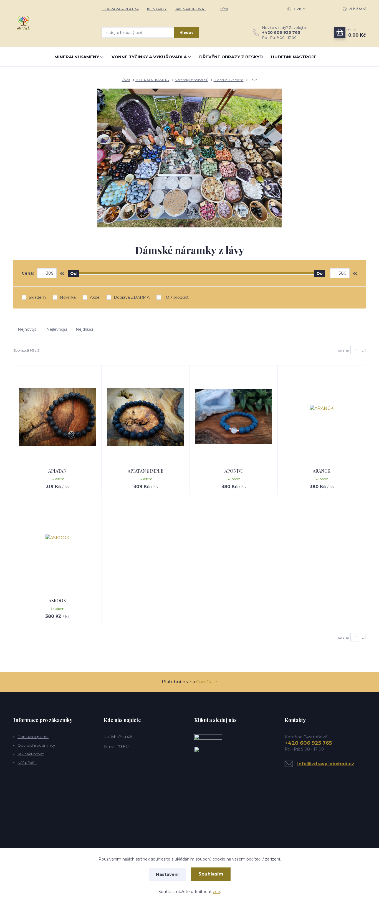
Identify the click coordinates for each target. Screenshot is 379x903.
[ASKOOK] (57, 546)
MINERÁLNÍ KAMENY (76, 56)
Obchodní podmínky (36, 745)
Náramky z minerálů (191, 80)
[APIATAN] (57, 417)
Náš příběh (27, 762)
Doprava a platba (33, 736)
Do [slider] (320, 273)
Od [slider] (73, 273)
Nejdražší (84, 329)
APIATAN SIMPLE (145, 471)
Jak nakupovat (30, 754)
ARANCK (321, 471)
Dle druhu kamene (229, 80)
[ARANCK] (321, 417)
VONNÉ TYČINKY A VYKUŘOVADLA (149, 56)
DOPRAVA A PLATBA (120, 9)
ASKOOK (57, 600)
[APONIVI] (233, 417)
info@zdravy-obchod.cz (325, 763)
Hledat (186, 32)
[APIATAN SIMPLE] (145, 417)
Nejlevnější (56, 329)
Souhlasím (210, 874)
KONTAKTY (157, 9)
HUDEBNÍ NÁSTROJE (294, 56)
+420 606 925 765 (281, 32)
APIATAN (57, 471)
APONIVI (233, 471)
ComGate (206, 681)
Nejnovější (27, 329)
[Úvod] (51, 24)
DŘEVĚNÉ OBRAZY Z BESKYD (231, 56)
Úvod (126, 80)
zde (216, 891)
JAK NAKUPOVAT (190, 9)
